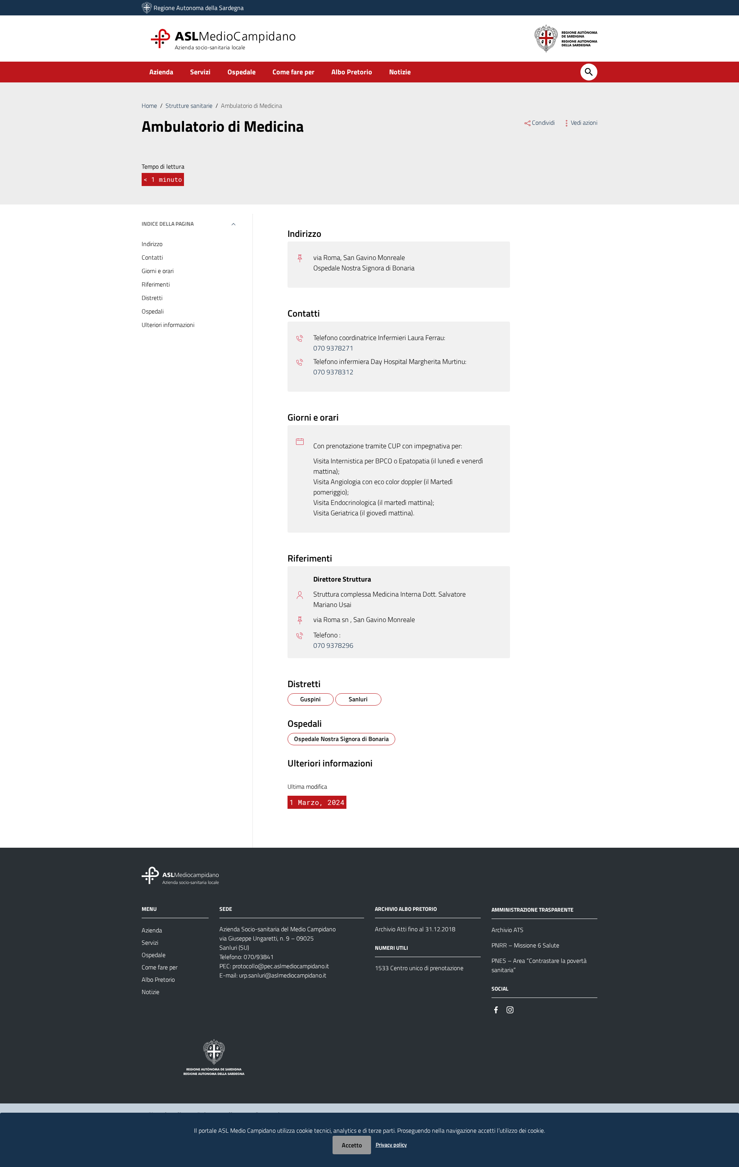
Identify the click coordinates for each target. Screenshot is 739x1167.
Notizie (400, 72)
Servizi (200, 72)
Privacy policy (391, 1144)
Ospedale (241, 72)
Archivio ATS (507, 929)
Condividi (543, 122)
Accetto (352, 1145)
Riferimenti (156, 284)
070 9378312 (333, 372)
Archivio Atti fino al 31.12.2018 (415, 929)
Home (149, 105)
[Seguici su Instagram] (510, 1009)
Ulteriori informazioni (168, 324)
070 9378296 (333, 645)
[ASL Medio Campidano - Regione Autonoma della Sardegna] (180, 875)
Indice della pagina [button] (168, 224)
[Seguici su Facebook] (496, 1009)
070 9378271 (333, 348)
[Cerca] (588, 72)
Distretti (152, 297)
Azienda (161, 72)
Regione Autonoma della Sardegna (199, 7)
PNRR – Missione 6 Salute (525, 945)
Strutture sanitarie (189, 105)
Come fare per (293, 72)
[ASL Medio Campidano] (147, 7)
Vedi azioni (584, 122)
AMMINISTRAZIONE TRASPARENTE (532, 909)
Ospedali (153, 311)
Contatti (152, 257)
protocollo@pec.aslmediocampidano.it (280, 966)
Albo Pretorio (351, 72)
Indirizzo (152, 243)
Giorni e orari (158, 270)
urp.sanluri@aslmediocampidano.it (282, 975)
